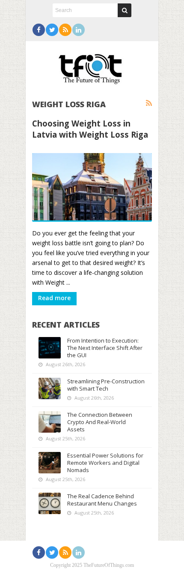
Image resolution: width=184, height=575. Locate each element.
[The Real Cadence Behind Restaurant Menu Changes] (50, 503)
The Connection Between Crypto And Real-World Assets (99, 422)
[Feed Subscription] (149, 103)
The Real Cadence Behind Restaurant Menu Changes (102, 499)
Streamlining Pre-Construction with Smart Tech (106, 384)
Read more (54, 298)
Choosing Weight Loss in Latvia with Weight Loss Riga (90, 129)
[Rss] (65, 30)
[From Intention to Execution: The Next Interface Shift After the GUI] (50, 347)
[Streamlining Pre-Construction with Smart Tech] (50, 388)
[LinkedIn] (78, 30)
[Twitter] (52, 30)
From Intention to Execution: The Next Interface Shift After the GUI (104, 348)
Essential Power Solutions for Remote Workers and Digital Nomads (105, 463)
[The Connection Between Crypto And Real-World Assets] (50, 422)
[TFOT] (92, 66)
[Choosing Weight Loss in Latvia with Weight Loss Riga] (92, 187)
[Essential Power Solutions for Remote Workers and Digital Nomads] (50, 462)
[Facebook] (38, 30)
